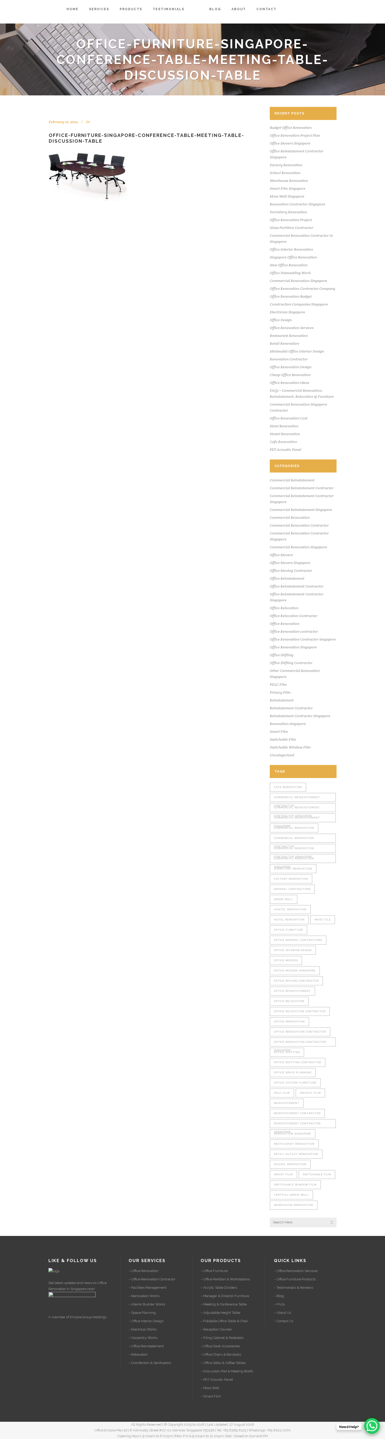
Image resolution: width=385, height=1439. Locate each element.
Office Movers (281, 554)
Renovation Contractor (289, 359)
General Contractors (292, 889)
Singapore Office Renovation (293, 257)
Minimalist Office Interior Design (297, 351)
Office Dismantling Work (290, 272)
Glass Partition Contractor (291, 227)
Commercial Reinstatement (292, 480)
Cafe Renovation (283, 441)
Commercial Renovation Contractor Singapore (294, 850)
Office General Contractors (298, 940)
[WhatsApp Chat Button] (372, 1426)
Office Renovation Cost (288, 418)
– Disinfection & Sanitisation (150, 1363)
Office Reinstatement (287, 578)
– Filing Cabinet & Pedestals (222, 1338)
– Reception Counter (216, 1329)
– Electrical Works (143, 1329)
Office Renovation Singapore (293, 647)
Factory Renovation (286, 165)
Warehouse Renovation (289, 180)
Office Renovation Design (290, 367)
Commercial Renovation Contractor (299, 525)
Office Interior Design (293, 950)
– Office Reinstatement (146, 1346)
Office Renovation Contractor (300, 1031)
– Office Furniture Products (295, 1279)
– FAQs (279, 1304)
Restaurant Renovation (289, 335)
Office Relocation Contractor (293, 615)
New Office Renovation (288, 265)
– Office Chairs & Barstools (221, 1354)
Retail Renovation (284, 343)
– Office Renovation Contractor (152, 1279)
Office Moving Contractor (291, 570)
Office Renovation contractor (294, 631)
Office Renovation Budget (291, 296)
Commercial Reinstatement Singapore (301, 509)
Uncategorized (282, 755)
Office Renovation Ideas (289, 382)
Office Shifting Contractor (291, 662)
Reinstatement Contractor (291, 708)
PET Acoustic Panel (285, 449)
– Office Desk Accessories (220, 1346)
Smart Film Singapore (287, 188)
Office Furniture (288, 929)
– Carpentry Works (143, 1338)
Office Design (281, 320)
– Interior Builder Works (147, 1304)
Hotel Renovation (284, 426)
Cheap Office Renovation (290, 374)
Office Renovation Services (292, 327)
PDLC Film (278, 684)
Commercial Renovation (290, 517)
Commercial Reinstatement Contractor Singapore (297, 809)
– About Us (282, 1313)
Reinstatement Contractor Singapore (300, 715)
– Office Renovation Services (296, 1271)
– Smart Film (211, 1396)
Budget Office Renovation (291, 127)
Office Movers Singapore (290, 143)
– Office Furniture (214, 1271)
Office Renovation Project (291, 219)
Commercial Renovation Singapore (298, 280)
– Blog (279, 1296)
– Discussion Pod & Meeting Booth (227, 1371)
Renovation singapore (288, 723)
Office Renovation (284, 623)
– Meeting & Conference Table (224, 1304)
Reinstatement (282, 700)
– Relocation (138, 1354)
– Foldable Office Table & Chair (224, 1321)
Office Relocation (284, 608)
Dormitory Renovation (288, 212)
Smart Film (279, 731)
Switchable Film (283, 739)
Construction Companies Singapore (299, 304)
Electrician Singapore (287, 312)
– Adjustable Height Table (220, 1313)
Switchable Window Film (290, 747)
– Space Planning (142, 1313)
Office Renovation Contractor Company (302, 288)
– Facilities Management (147, 1288)
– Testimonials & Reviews (293, 1288)
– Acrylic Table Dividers (219, 1288)
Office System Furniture (295, 1082)
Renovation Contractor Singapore (297, 204)
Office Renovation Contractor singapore (303, 639)
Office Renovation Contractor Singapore (300, 1043)
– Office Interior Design (146, 1321)
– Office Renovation (143, 1271)
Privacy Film (280, 692)
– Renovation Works (144, 1296)
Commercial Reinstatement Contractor (302, 488)
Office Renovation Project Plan (295, 135)
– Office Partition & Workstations (225, 1279)
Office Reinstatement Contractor (296, 586)
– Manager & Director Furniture (225, 1296)
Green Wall (283, 899)
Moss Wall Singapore (287, 196)
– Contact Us (283, 1321)
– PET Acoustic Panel (217, 1380)
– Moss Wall (210, 1388)
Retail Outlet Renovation (296, 1154)
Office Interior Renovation (291, 249)
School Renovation (285, 172)
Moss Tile (323, 919)
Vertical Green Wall (291, 1194)
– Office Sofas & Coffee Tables (223, 1363)
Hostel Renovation (285, 433)
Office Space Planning (292, 1072)
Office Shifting (281, 655)
